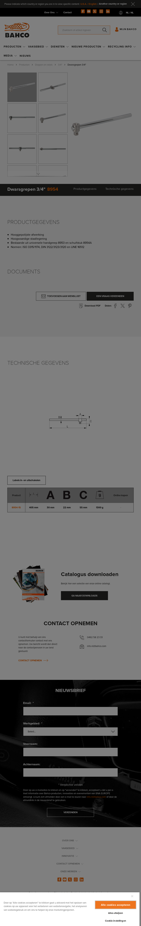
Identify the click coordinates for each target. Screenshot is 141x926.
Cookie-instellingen (115, 921)
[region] (70, 909)
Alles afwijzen (115, 913)
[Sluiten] (132, 896)
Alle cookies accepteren (115, 905)
